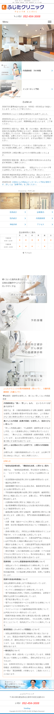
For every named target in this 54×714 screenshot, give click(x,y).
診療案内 (40, 212)
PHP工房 (31, 191)
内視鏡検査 (40, 218)
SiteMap (27, 708)
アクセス (40, 224)
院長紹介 (13, 212)
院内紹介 (13, 218)
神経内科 (13, 224)
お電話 (28, 16)
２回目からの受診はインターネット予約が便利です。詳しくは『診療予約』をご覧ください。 (26, 183)
